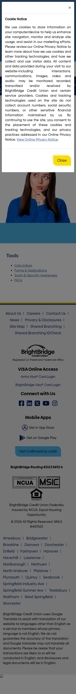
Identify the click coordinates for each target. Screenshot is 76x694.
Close (62, 160)
